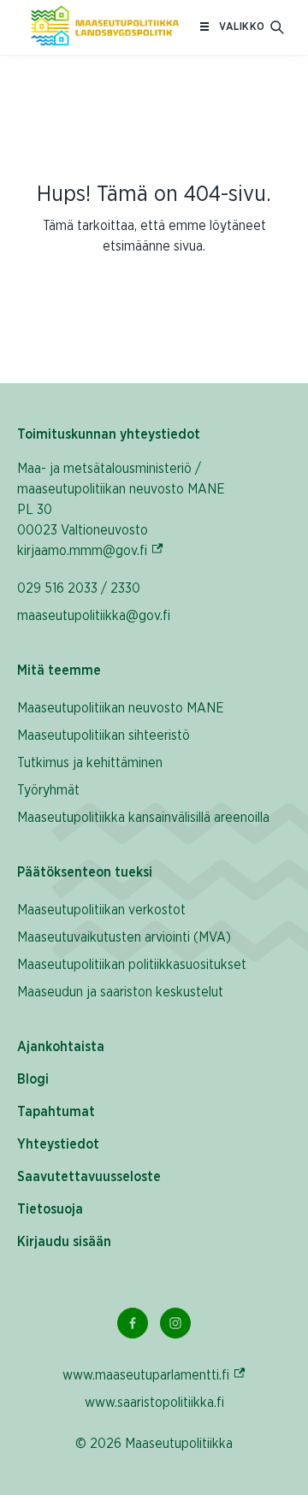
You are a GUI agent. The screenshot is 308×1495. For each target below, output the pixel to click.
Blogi (33, 1079)
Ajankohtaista (60, 1047)
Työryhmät (48, 790)
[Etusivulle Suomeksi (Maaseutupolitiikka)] (104, 27)
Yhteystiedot (58, 1144)
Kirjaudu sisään (64, 1242)
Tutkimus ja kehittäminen (90, 763)
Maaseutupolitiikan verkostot (101, 910)
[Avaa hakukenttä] (277, 27)
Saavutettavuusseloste (89, 1177)
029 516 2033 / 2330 (78, 588)
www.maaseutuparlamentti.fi (154, 1375)
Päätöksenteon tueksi (84, 872)
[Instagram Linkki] (175, 1323)
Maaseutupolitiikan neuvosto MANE (120, 708)
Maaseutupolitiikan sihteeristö (103, 735)
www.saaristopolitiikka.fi (154, 1402)
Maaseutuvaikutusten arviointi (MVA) (124, 937)
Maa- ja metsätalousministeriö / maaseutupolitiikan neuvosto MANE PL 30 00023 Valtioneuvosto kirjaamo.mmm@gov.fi (129, 510)
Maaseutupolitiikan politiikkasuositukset (131, 965)
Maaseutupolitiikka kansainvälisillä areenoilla (143, 817)
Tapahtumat (56, 1112)
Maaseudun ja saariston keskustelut (120, 992)
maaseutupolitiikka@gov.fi (93, 616)
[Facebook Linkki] (132, 1323)
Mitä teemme (59, 670)
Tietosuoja (50, 1209)
